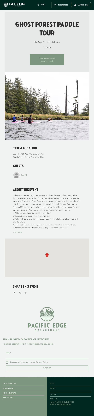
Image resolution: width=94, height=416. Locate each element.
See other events (47, 61)
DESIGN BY (60, 404)
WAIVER (52, 384)
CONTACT (53, 394)
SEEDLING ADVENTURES (9, 393)
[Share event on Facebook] (14, 293)
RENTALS (53, 388)
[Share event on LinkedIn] (26, 293)
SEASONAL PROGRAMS (9, 384)
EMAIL (8, 353)
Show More (17, 232)
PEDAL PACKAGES (8, 397)
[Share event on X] (20, 293)
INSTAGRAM (53, 399)
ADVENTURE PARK (8, 388)
